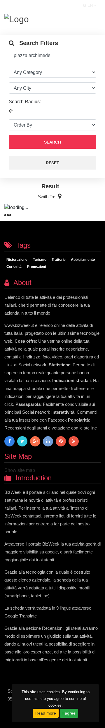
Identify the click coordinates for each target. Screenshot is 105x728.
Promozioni (36, 267)
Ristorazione (16, 260)
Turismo (39, 260)
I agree (69, 713)
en (90, 5)
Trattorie (59, 260)
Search (52, 142)
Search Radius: (25, 101)
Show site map (19, 470)
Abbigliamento (83, 260)
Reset (52, 163)
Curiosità (14, 267)
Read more (45, 713)
